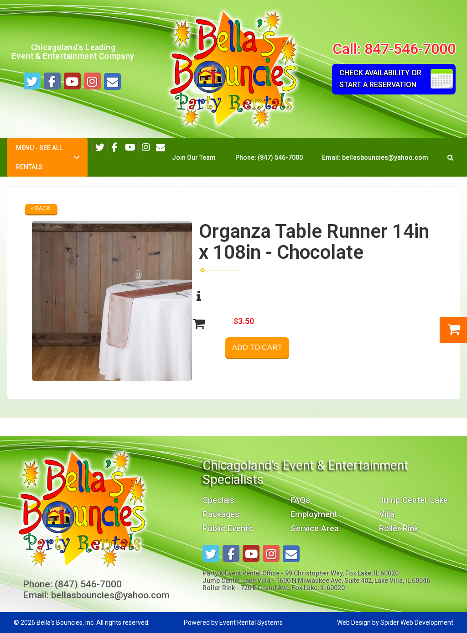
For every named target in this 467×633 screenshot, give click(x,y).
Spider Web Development (416, 622)
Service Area (315, 528)
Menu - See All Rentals (39, 157)
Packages (220, 514)
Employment (314, 514)
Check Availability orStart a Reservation (380, 78)
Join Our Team (194, 157)
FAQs (300, 500)
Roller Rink (398, 528)
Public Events (227, 528)
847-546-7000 (410, 49)
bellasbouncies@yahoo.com (385, 157)
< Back (40, 208)
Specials (218, 500)
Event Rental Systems (251, 622)
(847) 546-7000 (280, 157)
